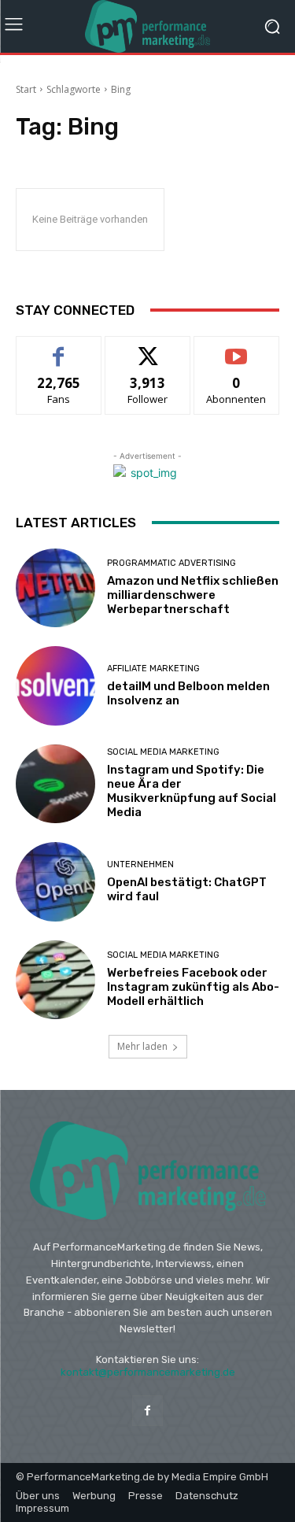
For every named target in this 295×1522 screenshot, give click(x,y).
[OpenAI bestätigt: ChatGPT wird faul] (55, 882)
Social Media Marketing (163, 752)
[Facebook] (147, 1410)
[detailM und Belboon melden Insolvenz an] (55, 686)
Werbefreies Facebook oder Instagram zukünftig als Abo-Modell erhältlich (193, 987)
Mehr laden (142, 1046)
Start (26, 89)
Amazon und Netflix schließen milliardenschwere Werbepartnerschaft (192, 595)
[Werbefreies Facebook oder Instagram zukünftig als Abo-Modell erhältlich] (55, 980)
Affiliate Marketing (153, 668)
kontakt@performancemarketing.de (148, 1372)
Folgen (147, 348)
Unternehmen (140, 864)
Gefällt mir (58, 348)
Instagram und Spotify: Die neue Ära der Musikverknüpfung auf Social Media (191, 791)
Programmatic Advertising (171, 563)
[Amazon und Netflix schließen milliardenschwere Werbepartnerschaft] (55, 588)
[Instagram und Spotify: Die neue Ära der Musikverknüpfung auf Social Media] (55, 784)
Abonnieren (236, 348)
